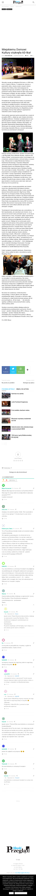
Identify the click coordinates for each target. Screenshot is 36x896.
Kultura (12, 6)
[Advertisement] (18, 29)
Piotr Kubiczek (8, 55)
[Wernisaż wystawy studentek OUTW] (6, 420)
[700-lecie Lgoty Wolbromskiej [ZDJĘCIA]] (6, 437)
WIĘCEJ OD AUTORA (22, 389)
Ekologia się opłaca (28, 383)
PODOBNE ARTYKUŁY (8, 389)
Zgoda (11, 893)
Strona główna (5, 6)
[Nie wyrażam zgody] (34, 885)
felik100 (17, 676)
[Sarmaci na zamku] (6, 395)
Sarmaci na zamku (17, 393)
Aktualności (5, 397)
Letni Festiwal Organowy (19, 402)
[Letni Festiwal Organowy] (6, 404)
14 (32, 55)
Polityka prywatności (20, 893)
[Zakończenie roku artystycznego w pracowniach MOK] (6, 429)
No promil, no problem (8, 383)
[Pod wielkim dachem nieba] (6, 412)
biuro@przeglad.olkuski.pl (22, 873)
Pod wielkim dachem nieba (20, 410)
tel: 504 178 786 (18, 869)
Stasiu (16, 614)
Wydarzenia (18, 6)
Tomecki (17, 778)
